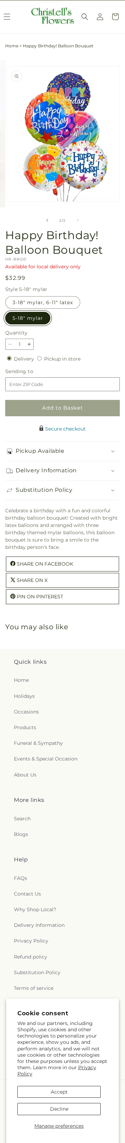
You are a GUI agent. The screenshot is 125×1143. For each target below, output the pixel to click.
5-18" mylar (27, 318)
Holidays (24, 696)
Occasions (26, 712)
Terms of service (33, 988)
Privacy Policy (31, 941)
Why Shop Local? (35, 909)
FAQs (20, 878)
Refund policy (30, 957)
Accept (59, 1092)
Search (22, 818)
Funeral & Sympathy (38, 743)
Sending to (29, 371)
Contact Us (27, 894)
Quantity (16, 333)
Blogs (21, 834)
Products (25, 727)
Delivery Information (39, 925)
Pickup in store (62, 359)
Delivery (24, 359)
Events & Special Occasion (45, 759)
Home (11, 45)
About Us (25, 775)
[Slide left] (47, 220)
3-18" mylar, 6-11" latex (42, 302)
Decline (59, 1109)
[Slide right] (77, 220)
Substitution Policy (37, 972)
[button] (84, 16)
